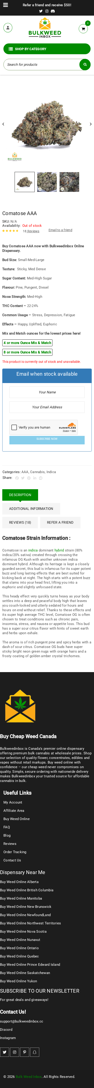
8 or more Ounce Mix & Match (27, 352)
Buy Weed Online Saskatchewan (25, 973)
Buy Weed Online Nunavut (20, 940)
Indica (51, 472)
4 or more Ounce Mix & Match (27, 343)
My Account (12, 802)
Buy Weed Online (16, 819)
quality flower (36, 758)
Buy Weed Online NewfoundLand (25, 915)
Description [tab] (20, 495)
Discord (6, 1030)
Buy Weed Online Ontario (19, 948)
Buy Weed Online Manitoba (21, 898)
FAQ (6, 827)
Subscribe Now (47, 438)
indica (33, 550)
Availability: (11, 226)
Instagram (8, 1038)
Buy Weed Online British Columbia (26, 890)
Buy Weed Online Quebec (19, 956)
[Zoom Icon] (47, 125)
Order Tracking (14, 852)
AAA (25, 472)
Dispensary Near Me (22, 872)
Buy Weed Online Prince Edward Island (30, 965)
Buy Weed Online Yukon (18, 981)
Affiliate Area (13, 811)
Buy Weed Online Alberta (19, 882)
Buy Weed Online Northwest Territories (30, 923)
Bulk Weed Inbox (29, 1077)
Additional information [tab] (31, 509)
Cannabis (37, 472)
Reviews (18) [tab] (20, 522)
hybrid (59, 550)
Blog (6, 835)
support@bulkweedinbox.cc (21, 1021)
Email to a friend (60, 230)
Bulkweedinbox (23, 776)
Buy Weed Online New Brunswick (25, 907)
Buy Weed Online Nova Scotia (23, 931)
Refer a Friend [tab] (60, 522)
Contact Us (12, 860)
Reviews (31, 231)
